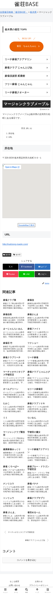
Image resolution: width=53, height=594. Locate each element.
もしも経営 (14, 581)
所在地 (11, 133)
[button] (42, 274)
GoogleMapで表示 (26, 225)
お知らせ (39, 581)
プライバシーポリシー (38, 585)
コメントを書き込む (26, 560)
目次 (23, 128)
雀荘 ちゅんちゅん (26, 46)
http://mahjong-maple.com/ (15, 244)
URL (10, 137)
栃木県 (8, 255)
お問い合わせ (14, 585)
